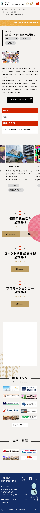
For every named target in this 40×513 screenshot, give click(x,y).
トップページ (6, 10)
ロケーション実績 (11, 12)
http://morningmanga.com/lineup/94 (16, 130)
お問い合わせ (5, 499)
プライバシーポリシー (29, 499)
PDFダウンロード (18, 100)
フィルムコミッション (20, 10)
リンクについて (16, 499)
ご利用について (5, 502)
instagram (21, 269)
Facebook (12, 234)
